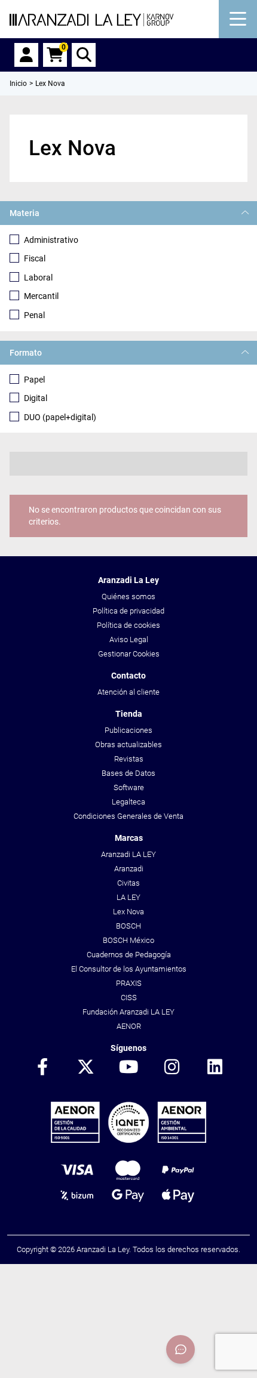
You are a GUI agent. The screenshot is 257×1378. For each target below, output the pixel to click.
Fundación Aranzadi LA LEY (128, 1011)
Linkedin (214, 1068)
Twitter (85, 1068)
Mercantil (41, 296)
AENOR (129, 1026)
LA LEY (128, 897)
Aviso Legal (128, 639)
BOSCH (128, 925)
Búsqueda (84, 55)
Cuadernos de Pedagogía (129, 954)
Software (129, 787)
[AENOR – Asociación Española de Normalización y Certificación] (128, 1140)
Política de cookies (128, 625)
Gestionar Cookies (129, 653)
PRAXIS (129, 983)
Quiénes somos (128, 596)
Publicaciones (128, 730)
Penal (34, 315)
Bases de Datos (128, 773)
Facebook (42, 1068)
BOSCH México (128, 940)
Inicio (18, 83)
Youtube (128, 1068)
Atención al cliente (128, 692)
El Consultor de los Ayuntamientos (128, 968)
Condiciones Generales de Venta (128, 816)
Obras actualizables (128, 744)
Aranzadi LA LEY (128, 854)
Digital (35, 398)
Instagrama (171, 1068)
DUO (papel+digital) (60, 417)
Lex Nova (128, 911)
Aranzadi (128, 868)
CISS (129, 997)
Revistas (128, 758)
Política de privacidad (128, 610)
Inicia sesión (26, 55)
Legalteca (128, 801)
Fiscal (34, 258)
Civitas (128, 882)
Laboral (38, 277)
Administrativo (51, 240)
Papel (34, 379)
